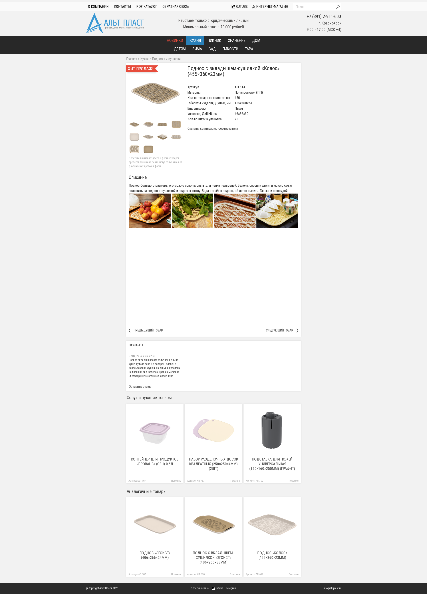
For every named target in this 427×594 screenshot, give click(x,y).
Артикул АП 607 (137, 574)
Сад (212, 48)
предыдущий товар (146, 330)
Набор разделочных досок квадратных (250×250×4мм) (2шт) (213, 464)
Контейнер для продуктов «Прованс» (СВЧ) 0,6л (155, 461)
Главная (131, 59)
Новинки (175, 40)
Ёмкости (230, 48)
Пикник (214, 40)
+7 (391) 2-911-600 (324, 16)
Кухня (195, 40)
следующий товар (282, 330)
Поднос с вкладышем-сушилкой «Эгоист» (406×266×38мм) (213, 557)
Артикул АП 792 (254, 480)
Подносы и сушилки (166, 59)
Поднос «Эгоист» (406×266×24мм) (154, 555)
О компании (98, 6)
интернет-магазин (271, 6)
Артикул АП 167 (137, 480)
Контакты (122, 6)
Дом (256, 40)
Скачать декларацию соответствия (212, 129)
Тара (249, 48)
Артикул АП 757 (196, 480)
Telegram (231, 588)
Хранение (237, 40)
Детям (180, 48)
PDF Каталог (146, 6)
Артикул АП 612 (254, 574)
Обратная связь (176, 6)
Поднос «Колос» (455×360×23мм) (272, 555)
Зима (197, 48)
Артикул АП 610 (196, 574)
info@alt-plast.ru (332, 588)
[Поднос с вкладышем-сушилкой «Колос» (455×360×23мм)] (155, 92)
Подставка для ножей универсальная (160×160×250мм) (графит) (272, 464)
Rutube (241, 6)
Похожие (176, 480)
